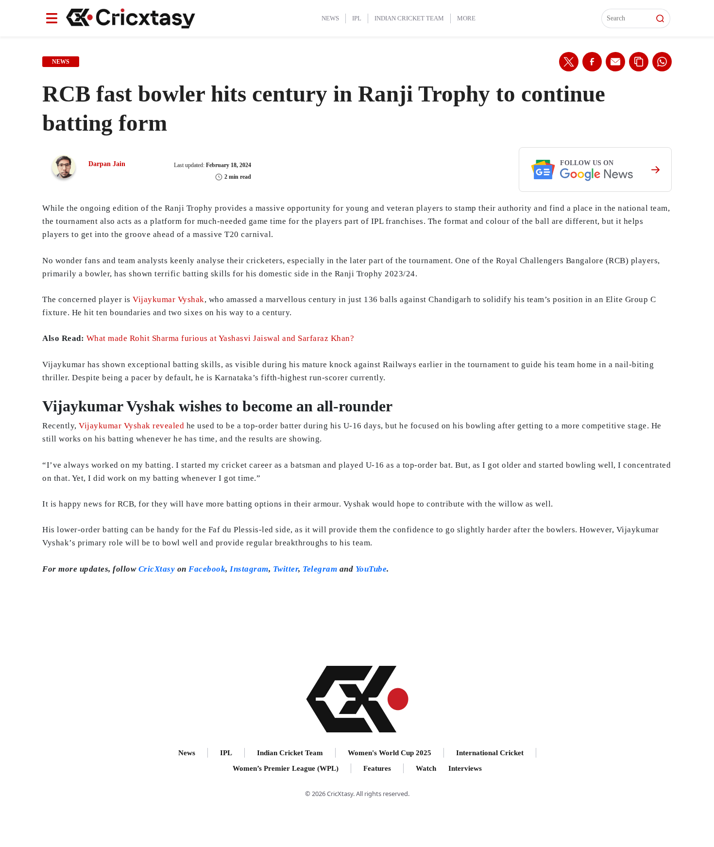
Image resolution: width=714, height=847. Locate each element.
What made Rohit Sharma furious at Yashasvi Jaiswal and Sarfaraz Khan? (220, 338)
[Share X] (568, 61)
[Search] (660, 18)
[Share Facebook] (592, 61)
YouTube (371, 569)
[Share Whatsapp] (662, 61)
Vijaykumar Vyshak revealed (131, 425)
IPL (356, 18)
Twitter (286, 569)
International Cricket (490, 753)
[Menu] (51, 18)
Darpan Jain (106, 164)
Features (377, 768)
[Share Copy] (638, 61)
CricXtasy (156, 569)
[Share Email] (615, 61)
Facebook (206, 569)
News (330, 18)
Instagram (249, 569)
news (60, 62)
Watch (426, 768)
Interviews (465, 768)
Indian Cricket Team (409, 18)
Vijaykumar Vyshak (168, 299)
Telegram (320, 569)
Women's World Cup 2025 (389, 753)
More (466, 18)
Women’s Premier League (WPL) (286, 768)
